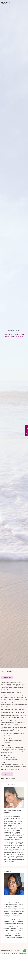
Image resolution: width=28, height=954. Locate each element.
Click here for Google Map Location (10, 769)
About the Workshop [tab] (6, 671)
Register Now (7, 774)
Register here (7, 677)
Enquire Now (26, 432)
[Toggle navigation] (25, 3)
